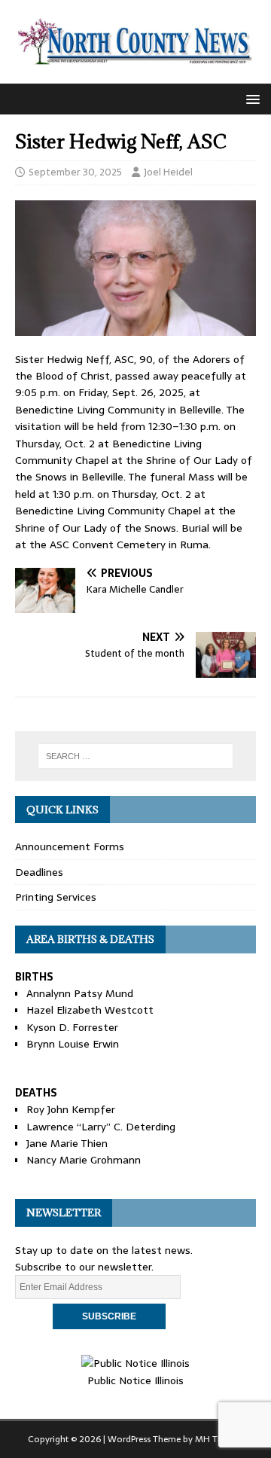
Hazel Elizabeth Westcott (90, 1010)
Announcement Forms (69, 846)
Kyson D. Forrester (72, 1027)
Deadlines (39, 872)
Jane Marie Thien (67, 1143)
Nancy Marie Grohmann (83, 1159)
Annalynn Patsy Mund (79, 993)
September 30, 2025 (75, 172)
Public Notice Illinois (135, 1380)
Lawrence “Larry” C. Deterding (100, 1126)
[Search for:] (135, 756)
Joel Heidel (168, 172)
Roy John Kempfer (70, 1109)
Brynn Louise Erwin (72, 1044)
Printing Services (55, 897)
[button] (250, 98)
